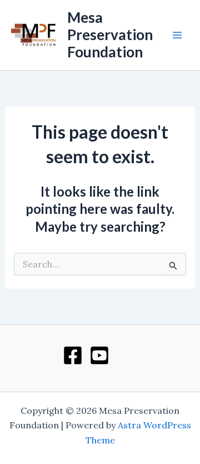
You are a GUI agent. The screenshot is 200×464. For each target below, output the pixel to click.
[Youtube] (99, 355)
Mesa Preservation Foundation (110, 34)
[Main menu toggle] (177, 35)
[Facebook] (73, 355)
